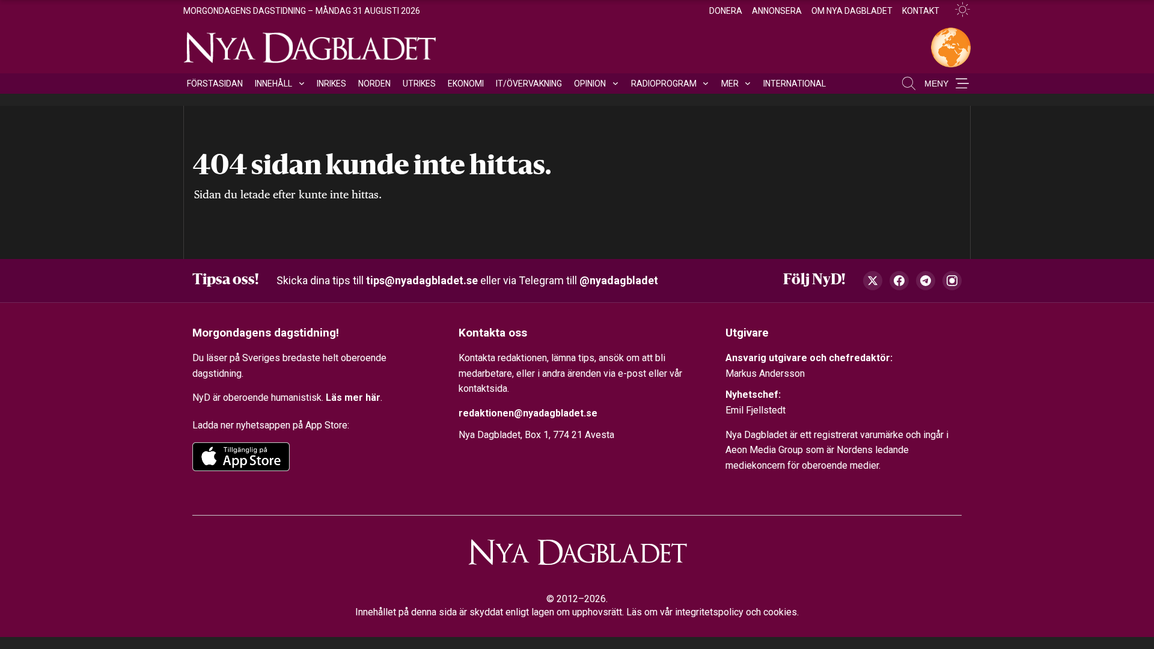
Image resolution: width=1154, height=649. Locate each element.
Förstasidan (215, 83)
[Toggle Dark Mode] (957, 9)
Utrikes (419, 83)
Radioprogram (664, 83)
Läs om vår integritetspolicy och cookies (711, 612)
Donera (725, 11)
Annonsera (777, 11)
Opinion (590, 83)
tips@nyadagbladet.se (422, 280)
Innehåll (273, 83)
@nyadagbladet (618, 280)
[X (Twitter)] (872, 280)
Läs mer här (353, 397)
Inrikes (331, 83)
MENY (936, 83)
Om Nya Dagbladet (852, 11)
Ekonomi (466, 83)
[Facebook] (899, 280)
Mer (730, 83)
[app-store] (241, 456)
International (794, 83)
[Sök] (908, 84)
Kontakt (920, 11)
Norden (374, 83)
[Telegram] (925, 280)
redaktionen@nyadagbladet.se (528, 413)
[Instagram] (952, 280)
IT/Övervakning (529, 83)
